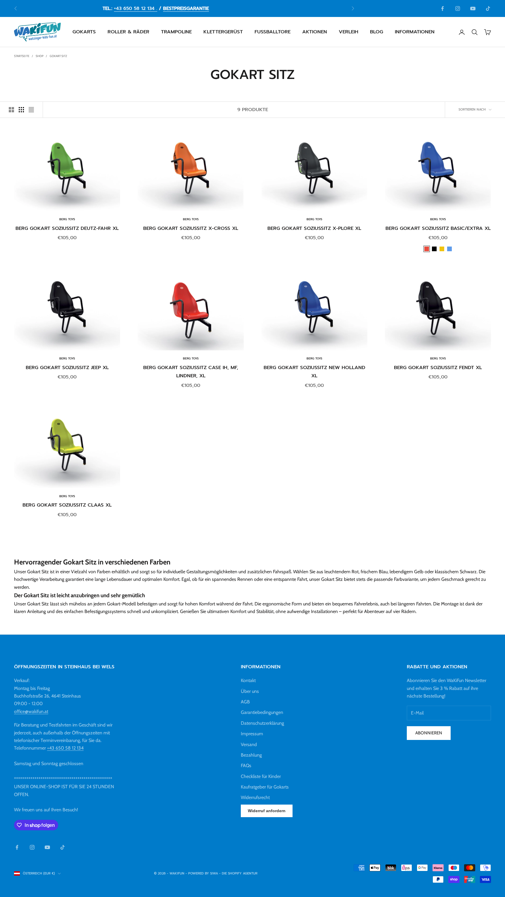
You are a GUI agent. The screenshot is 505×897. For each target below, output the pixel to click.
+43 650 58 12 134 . (135, 8)
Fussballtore (272, 32)
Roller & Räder (128, 32)
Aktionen (314, 32)
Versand (249, 744)
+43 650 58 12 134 (65, 748)
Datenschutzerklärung (262, 723)
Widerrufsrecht (255, 797)
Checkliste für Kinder (261, 776)
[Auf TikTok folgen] (488, 8)
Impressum (252, 733)
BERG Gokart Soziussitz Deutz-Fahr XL (67, 228)
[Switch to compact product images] (31, 110)
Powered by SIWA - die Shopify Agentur (222, 873)
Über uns (250, 691)
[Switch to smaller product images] (21, 110)
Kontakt (248, 680)
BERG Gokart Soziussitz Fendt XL (438, 367)
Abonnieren (428, 733)
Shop (40, 56)
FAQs (246, 765)
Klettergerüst (223, 32)
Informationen (415, 32)
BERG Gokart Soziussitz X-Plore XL (314, 228)
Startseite (22, 56)
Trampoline (176, 32)
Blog (376, 32)
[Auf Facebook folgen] (442, 8)
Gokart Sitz (58, 56)
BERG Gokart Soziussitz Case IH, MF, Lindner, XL (190, 372)
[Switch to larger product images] (11, 110)
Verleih (348, 32)
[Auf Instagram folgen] (458, 8)
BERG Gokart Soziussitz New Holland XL (314, 372)
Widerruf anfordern (267, 810)
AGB (245, 702)
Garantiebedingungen (262, 712)
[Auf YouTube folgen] (473, 8)
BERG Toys (67, 219)
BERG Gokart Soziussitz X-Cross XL (190, 228)
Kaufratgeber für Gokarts (265, 787)
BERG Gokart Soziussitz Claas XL (67, 505)
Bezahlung (251, 755)
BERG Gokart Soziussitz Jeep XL (67, 367)
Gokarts (84, 32)
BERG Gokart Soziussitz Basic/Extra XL (438, 228)
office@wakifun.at (31, 711)
